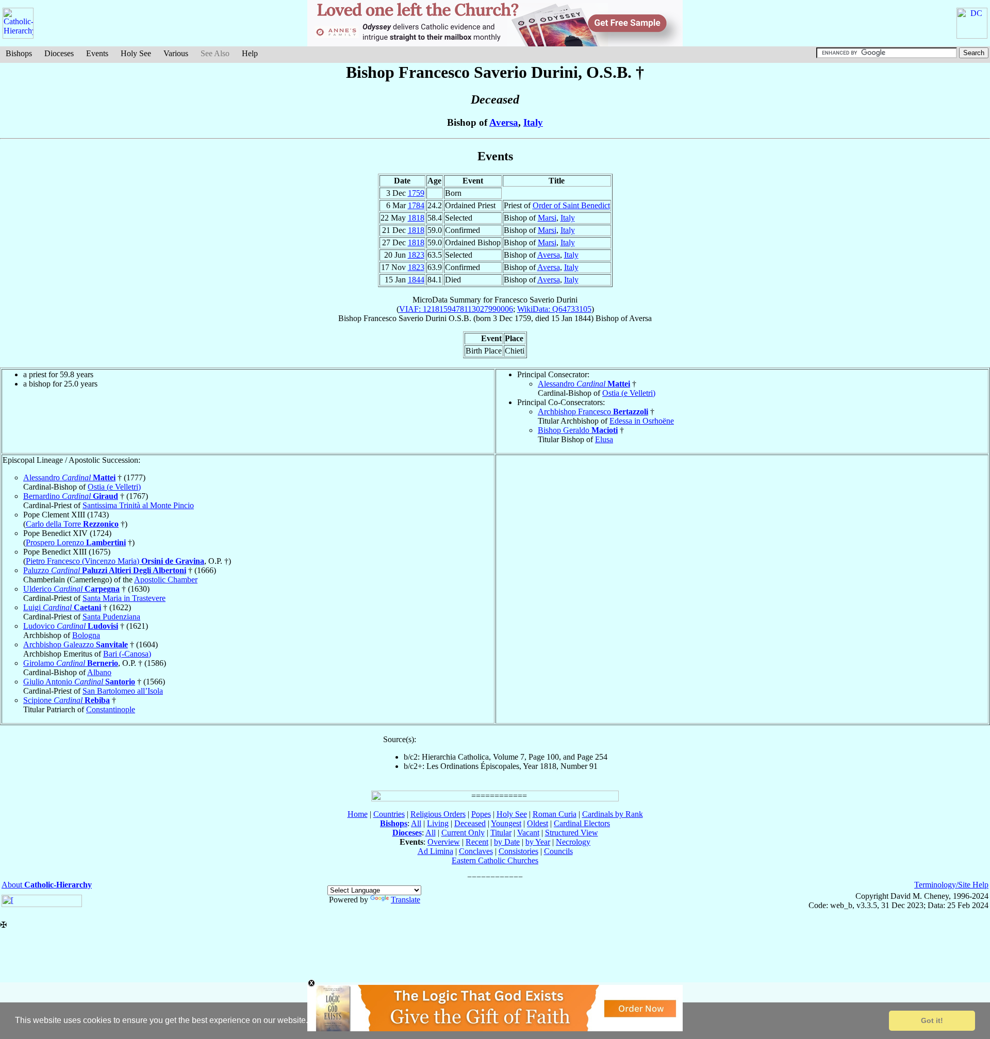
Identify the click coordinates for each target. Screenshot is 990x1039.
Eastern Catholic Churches (495, 860)
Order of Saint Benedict (571, 205)
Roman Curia (554, 814)
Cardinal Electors (582, 823)
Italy (533, 122)
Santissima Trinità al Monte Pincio (138, 505)
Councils (558, 851)
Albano (99, 672)
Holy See (136, 53)
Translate (405, 899)
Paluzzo (104, 570)
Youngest (506, 823)
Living (438, 823)
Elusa (604, 439)
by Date (507, 841)
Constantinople (110, 709)
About (47, 884)
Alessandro (584, 383)
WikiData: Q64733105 (554, 309)
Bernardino (70, 496)
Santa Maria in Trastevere (124, 598)
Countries (389, 814)
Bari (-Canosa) (127, 653)
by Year (537, 841)
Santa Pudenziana (111, 616)
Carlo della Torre (72, 524)
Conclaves (476, 851)
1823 (416, 254)
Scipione (66, 700)
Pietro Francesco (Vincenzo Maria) (115, 561)
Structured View (571, 832)
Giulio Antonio (79, 681)
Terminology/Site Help (951, 884)
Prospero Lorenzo (76, 542)
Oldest (537, 823)
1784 (416, 205)
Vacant (528, 832)
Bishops (19, 53)
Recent (477, 841)
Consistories (518, 851)
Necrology (573, 841)
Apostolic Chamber (165, 579)
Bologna (86, 635)
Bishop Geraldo (578, 430)
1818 (416, 217)
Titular (501, 832)
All (416, 823)
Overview (443, 841)
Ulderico (71, 588)
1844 (416, 279)
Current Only (463, 832)
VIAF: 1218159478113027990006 (456, 309)
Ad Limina (435, 851)
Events (97, 53)
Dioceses (59, 53)
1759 (416, 193)
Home (358, 814)
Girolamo (70, 663)
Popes (481, 814)
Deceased (470, 823)
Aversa (503, 122)
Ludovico (70, 626)
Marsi (547, 217)
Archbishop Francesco (593, 411)
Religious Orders (438, 814)
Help (250, 53)
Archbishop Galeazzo (75, 644)
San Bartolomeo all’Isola (122, 690)
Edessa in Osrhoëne (641, 420)
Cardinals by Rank (612, 814)
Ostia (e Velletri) (628, 393)
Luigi (62, 607)
